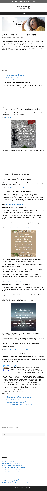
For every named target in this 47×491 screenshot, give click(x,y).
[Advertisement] (23, 60)
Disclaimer (21, 1)
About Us (17, 487)
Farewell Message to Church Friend (14, 77)
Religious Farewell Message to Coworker (16, 281)
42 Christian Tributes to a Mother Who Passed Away (19, 227)
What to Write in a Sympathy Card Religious (16, 187)
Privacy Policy (26, 1)
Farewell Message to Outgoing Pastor (15, 204)
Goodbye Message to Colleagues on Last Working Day (19, 349)
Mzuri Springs (14, 1)
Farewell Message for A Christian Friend (15, 79)
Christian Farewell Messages (13, 117)
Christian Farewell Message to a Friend (15, 75)
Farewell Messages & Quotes (10, 427)
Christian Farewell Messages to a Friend (15, 74)
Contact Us (33, 1)
